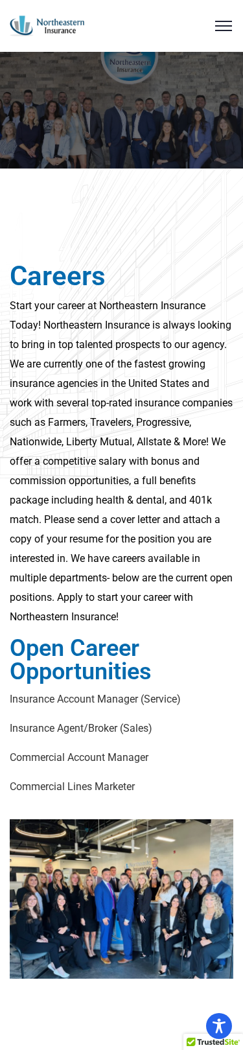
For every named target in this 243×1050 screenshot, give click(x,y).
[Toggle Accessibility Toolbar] (219, 1026)
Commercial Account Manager (79, 757)
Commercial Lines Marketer (72, 786)
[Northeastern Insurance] (47, 25)
